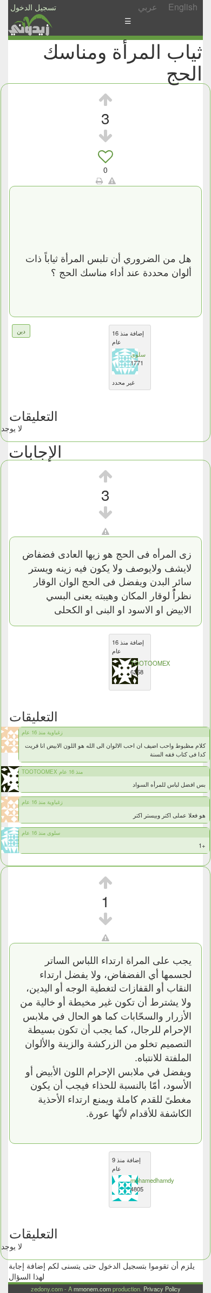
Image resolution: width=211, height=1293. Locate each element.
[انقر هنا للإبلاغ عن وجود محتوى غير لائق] (112, 180)
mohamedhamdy (152, 1180)
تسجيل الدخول (33, 7)
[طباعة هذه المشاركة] (99, 180)
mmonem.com (92, 1288)
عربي (147, 7)
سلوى (138, 354)
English (182, 7)
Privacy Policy (162, 1288)
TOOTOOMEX (150, 663)
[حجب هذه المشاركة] (105, 531)
